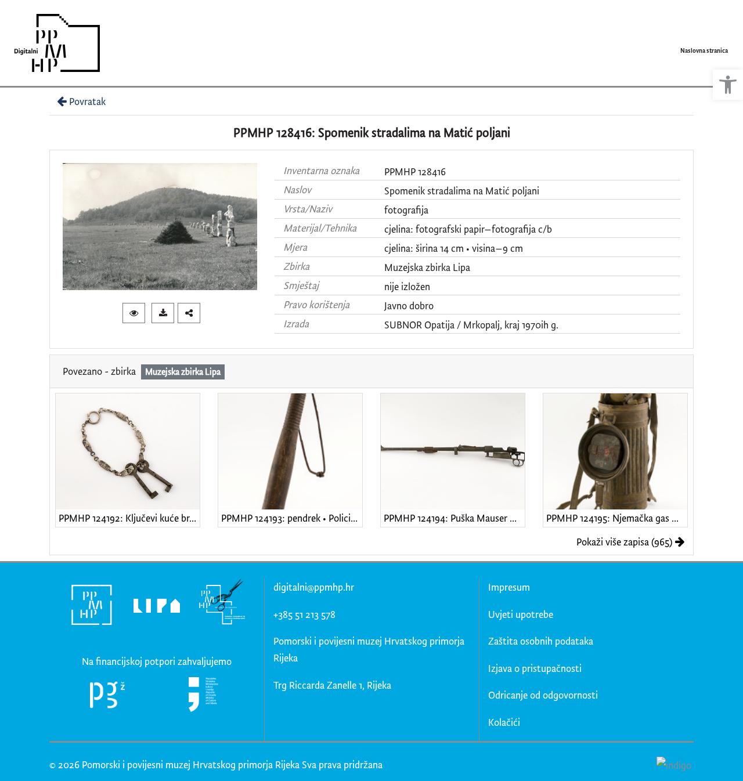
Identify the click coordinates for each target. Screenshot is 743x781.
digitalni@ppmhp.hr (313, 587)
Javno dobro (409, 305)
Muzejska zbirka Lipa (427, 267)
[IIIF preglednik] (133, 313)
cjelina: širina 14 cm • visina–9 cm (453, 248)
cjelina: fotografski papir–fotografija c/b (468, 229)
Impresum (509, 587)
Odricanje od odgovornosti (543, 695)
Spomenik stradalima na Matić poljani (461, 190)
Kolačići (504, 722)
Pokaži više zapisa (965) (624, 541)
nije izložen (407, 286)
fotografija (406, 209)
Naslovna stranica (704, 50)
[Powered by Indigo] (674, 764)
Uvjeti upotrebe (520, 614)
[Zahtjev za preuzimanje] (163, 313)
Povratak (87, 101)
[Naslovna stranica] (53, 43)
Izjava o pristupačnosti (535, 668)
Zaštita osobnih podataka (540, 641)
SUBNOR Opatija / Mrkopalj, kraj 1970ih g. (471, 324)
